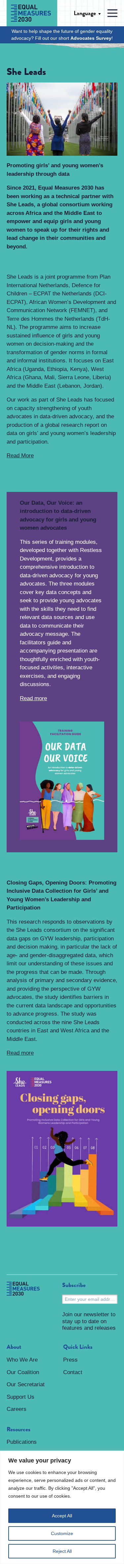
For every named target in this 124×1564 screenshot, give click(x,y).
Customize (62, 1533)
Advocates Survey (90, 38)
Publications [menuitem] (22, 1442)
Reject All (62, 1551)
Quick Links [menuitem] (78, 1347)
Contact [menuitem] (72, 1372)
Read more (33, 698)
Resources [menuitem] (18, 1429)
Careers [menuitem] (16, 1409)
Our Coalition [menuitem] (23, 1372)
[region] (62, 1507)
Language (85, 13)
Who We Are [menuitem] (22, 1360)
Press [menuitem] (70, 1360)
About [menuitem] (14, 1347)
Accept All (62, 1515)
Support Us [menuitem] (20, 1397)
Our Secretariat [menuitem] (26, 1384)
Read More (20, 455)
